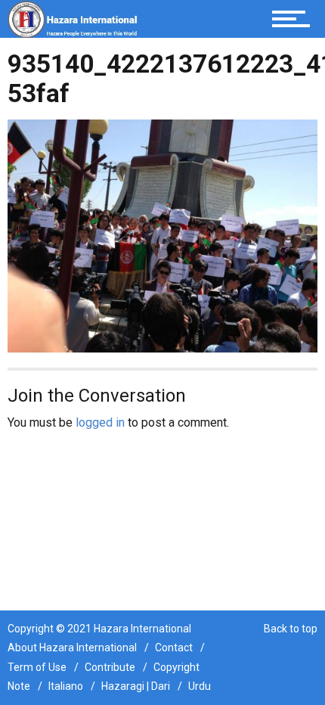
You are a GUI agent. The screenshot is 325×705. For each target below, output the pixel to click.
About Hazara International (72, 647)
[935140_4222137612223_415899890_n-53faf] (162, 235)
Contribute (110, 667)
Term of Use (37, 667)
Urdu (199, 686)
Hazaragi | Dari (135, 686)
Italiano (65, 686)
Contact (174, 647)
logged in (100, 422)
